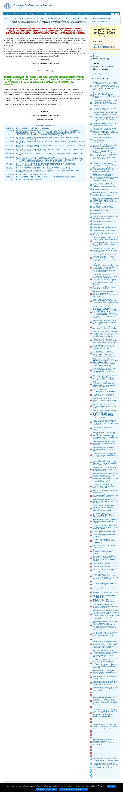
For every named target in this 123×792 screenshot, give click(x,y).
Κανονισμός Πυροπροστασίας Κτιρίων (105, 592)
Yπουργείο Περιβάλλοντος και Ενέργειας (32, 5)
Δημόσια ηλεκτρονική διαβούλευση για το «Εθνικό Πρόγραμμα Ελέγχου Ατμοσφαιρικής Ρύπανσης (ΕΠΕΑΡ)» (105, 377)
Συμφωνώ (111, 786)
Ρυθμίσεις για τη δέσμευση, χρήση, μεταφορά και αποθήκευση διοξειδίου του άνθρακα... (105, 250)
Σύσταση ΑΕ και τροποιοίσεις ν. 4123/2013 (103, 234)
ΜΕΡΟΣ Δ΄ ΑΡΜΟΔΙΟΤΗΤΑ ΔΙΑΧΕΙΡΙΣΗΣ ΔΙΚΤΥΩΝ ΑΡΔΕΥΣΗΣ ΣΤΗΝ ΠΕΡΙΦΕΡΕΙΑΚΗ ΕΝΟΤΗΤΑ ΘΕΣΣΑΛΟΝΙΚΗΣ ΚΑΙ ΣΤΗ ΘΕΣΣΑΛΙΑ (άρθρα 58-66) (47, 171)
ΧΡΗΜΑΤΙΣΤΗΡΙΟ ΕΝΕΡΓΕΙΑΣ (103, 768)
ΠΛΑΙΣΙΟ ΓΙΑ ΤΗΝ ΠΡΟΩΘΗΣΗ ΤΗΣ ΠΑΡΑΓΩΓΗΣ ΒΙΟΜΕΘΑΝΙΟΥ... (104, 109)
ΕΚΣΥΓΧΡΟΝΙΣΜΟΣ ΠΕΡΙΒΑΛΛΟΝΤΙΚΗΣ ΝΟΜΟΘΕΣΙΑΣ (104, 390)
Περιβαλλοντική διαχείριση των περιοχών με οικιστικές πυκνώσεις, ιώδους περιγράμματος (104, 486)
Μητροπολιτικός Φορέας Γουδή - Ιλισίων (103, 428)
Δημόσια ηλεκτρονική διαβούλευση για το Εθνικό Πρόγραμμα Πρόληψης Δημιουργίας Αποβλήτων (105, 169)
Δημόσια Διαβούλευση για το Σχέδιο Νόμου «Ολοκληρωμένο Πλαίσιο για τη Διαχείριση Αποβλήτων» (105, 322)
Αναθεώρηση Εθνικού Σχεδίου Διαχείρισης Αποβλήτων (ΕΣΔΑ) (103, 206)
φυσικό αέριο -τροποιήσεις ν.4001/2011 (105, 227)
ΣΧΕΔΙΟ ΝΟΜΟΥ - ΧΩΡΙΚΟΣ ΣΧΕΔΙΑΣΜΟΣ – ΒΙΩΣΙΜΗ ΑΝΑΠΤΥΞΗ (105, 600)
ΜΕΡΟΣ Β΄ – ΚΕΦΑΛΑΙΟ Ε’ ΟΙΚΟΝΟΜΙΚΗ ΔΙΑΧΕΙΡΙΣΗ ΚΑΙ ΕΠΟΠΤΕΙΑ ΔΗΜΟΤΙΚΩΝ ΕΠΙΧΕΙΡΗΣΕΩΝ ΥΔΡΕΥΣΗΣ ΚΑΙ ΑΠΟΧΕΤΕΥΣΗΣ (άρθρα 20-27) (49, 150)
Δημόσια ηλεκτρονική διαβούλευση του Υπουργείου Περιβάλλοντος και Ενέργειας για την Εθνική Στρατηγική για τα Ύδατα (106, 95)
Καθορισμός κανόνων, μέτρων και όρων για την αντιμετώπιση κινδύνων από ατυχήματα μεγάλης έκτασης (105, 194)
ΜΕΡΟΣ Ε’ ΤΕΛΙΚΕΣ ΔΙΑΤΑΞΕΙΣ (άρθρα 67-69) (31, 174)
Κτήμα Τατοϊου (97, 213)
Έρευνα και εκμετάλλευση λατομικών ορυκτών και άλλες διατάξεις (104, 584)
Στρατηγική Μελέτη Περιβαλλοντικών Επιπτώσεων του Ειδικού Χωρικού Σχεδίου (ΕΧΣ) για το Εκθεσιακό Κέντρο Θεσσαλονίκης (105, 422)
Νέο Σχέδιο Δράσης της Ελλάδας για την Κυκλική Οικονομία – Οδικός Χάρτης (106, 327)
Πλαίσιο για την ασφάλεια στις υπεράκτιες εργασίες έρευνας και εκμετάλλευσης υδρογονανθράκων (104, 184)
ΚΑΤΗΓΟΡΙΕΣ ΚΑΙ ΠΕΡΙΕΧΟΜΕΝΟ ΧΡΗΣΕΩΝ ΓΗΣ (104, 596)
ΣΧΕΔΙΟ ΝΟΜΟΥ (98, 44)
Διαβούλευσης (110, 66)
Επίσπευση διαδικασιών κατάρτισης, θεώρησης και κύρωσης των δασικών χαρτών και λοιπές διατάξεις (105, 726)
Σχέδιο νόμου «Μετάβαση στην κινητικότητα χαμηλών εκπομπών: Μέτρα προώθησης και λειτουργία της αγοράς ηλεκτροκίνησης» (105, 384)
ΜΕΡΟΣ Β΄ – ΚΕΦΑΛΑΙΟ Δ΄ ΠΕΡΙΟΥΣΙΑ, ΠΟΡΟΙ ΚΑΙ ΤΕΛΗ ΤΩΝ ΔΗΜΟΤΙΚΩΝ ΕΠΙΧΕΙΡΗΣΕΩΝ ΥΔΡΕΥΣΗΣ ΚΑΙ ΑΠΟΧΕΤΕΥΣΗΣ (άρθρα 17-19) (50, 146)
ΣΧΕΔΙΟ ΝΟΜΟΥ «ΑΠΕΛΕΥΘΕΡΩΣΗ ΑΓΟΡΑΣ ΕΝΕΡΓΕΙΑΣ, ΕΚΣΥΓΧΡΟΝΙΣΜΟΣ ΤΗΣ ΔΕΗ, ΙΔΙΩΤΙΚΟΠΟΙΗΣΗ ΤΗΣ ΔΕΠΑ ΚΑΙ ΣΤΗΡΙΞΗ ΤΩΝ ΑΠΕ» (105, 414)
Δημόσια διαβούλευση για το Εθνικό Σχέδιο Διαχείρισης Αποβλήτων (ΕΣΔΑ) (105, 759)
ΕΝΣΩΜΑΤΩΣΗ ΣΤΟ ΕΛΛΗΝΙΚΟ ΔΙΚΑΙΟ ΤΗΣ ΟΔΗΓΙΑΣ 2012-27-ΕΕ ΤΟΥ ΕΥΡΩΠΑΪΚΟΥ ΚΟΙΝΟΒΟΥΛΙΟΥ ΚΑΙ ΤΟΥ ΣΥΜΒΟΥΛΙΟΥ (106, 201)
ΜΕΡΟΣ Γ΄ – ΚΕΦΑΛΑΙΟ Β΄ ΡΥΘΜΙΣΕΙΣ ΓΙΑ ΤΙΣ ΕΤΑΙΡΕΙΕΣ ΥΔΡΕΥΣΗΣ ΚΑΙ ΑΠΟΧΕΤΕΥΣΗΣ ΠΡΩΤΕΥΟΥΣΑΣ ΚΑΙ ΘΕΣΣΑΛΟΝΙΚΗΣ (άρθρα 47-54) (45, 164)
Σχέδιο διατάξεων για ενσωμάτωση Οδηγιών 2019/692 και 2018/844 (104, 394)
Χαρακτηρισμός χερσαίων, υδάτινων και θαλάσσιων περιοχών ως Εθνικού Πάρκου (105, 521)
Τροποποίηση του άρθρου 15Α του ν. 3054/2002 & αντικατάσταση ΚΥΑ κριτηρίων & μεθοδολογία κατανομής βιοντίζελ (105, 558)
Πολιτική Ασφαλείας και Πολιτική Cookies (73, 789)
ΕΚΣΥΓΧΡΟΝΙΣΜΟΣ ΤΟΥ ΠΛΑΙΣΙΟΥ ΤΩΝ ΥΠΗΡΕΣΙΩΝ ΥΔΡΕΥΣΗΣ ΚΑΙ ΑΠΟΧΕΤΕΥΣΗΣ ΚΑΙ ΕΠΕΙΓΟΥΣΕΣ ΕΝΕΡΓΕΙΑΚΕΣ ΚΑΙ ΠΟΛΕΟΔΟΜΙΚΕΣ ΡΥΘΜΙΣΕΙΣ (62, 18)
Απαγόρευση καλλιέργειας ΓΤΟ (103, 189)
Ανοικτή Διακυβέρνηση (43, 14)
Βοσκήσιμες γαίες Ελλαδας (101, 210)
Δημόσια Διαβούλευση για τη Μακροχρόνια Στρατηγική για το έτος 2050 (104, 400)
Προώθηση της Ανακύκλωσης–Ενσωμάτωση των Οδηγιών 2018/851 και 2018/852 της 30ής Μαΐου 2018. (105, 340)
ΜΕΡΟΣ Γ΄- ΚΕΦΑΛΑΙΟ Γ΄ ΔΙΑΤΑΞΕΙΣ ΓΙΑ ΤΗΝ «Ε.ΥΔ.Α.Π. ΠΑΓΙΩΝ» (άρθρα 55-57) (43, 168)
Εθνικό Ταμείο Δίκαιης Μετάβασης (104, 532)
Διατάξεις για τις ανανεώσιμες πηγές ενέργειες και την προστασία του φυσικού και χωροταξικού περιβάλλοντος (104, 140)
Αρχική (8, 14)
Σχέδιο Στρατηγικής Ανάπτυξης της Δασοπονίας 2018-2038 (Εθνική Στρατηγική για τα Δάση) (104, 515)
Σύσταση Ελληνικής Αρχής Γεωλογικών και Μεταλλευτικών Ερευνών (105, 495)
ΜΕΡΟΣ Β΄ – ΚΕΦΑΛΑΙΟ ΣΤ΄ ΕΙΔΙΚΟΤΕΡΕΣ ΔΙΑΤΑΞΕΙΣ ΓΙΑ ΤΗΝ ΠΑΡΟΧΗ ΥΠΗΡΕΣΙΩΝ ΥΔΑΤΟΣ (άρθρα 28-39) (49, 154)
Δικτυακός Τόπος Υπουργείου (64, 14)
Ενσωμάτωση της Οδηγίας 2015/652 (105, 566)
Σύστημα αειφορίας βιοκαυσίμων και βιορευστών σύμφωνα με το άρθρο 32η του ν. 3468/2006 (105, 455)
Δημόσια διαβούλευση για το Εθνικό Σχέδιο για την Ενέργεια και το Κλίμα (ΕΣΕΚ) (104, 406)
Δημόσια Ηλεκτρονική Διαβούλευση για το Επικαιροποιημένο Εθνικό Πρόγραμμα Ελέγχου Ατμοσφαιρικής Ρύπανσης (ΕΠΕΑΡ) (105, 103)
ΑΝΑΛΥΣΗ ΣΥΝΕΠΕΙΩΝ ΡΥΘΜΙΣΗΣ (104, 47)
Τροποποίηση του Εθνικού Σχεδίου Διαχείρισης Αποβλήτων (104, 287)
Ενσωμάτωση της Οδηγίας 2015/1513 (105, 563)
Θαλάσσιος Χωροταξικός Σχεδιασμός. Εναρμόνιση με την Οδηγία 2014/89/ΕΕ (105, 764)
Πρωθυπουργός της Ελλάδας (23, 14)
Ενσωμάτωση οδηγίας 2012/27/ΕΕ (104, 230)
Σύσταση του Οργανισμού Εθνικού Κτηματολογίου (104, 546)
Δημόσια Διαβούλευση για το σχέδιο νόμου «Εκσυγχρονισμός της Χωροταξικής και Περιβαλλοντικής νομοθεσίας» (104, 370)
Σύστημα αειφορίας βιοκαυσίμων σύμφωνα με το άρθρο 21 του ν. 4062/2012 (103, 449)
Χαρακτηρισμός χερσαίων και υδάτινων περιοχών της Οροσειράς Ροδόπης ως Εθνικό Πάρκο (105, 689)
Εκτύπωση (96, 56)
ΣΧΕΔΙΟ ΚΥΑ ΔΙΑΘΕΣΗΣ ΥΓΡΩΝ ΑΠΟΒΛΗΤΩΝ (103, 570)
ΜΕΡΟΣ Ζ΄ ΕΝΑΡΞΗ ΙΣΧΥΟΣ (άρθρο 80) (29, 179)
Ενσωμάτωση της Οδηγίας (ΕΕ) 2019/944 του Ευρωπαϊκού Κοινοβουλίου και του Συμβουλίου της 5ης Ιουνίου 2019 (105, 294)
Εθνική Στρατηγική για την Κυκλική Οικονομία (104, 535)
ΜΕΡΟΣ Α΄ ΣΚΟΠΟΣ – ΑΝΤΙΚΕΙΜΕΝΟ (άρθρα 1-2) (32, 128)
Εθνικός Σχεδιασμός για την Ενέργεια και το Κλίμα (105, 491)
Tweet (94, 74)
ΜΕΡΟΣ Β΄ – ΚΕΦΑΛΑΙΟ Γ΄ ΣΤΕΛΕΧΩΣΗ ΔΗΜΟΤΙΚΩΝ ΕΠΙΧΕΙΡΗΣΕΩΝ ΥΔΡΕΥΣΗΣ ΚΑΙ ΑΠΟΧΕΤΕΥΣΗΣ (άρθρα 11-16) (50, 142)
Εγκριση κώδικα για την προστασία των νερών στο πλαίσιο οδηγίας (105, 217)
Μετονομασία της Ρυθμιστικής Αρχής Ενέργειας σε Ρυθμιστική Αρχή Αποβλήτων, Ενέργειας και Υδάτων (105, 146)
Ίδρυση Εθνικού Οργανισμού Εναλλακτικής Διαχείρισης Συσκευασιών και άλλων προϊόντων (105, 606)
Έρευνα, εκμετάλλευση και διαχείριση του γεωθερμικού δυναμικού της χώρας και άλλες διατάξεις (105, 527)
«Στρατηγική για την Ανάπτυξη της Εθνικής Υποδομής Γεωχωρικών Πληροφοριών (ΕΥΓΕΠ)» (104, 346)
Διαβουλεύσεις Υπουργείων (86, 14)
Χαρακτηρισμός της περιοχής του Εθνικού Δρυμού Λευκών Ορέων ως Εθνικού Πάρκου (104, 672)
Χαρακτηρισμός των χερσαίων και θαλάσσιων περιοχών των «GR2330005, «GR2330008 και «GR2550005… (103, 742)
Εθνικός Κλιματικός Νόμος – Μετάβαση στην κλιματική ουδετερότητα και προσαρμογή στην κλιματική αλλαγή (105, 163)
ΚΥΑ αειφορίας (97, 224)
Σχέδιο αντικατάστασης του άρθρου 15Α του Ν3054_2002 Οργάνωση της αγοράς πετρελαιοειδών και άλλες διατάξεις (106, 634)
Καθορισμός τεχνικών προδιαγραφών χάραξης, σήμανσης (105, 677)
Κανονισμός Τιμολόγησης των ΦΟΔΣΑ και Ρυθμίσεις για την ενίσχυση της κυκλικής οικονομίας (105, 469)
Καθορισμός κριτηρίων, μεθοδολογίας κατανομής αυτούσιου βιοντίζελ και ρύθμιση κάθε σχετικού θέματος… (105, 682)
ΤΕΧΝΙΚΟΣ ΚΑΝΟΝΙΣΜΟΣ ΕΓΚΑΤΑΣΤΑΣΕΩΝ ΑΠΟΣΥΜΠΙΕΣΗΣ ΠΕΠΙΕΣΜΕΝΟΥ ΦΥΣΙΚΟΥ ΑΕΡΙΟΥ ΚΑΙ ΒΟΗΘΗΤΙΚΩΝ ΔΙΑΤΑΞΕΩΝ (105, 576)
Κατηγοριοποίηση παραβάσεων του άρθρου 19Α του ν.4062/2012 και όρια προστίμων (105, 501)
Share (101, 74)
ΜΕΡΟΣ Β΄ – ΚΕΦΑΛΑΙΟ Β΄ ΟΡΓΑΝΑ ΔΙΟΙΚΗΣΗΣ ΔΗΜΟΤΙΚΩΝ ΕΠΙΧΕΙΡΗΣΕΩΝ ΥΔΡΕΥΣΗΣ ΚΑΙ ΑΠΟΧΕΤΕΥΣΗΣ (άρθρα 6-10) (47, 138)
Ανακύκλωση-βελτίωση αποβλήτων (104, 221)
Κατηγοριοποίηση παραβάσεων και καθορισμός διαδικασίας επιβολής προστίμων (104, 443)
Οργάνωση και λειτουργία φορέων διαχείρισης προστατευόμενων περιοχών (104, 551)
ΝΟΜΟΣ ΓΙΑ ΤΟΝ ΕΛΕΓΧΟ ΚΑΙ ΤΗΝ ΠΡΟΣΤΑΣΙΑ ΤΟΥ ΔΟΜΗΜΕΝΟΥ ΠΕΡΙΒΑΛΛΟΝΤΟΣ (104, 540)
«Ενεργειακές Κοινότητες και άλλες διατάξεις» (104, 588)
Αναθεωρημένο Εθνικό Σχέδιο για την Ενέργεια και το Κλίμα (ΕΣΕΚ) (105, 124)
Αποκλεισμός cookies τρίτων (46, 789)
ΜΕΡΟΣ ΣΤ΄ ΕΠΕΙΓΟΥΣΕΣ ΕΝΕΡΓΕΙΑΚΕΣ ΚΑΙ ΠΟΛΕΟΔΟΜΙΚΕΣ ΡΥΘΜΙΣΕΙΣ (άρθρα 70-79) (45, 177)
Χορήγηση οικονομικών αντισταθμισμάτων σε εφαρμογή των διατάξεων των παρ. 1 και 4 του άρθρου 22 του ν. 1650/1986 (105, 462)
